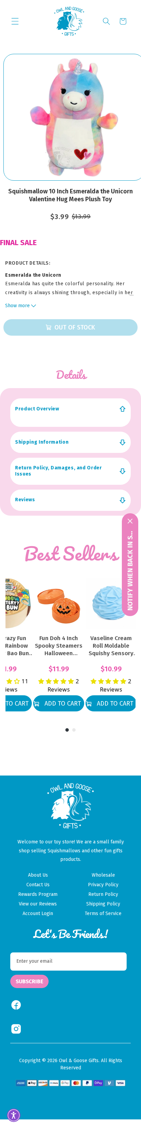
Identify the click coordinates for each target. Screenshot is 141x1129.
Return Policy (103, 894)
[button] (15, 21)
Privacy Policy (103, 885)
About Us (38, 875)
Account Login (38, 913)
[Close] (130, 521)
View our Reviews (38, 904)
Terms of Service (103, 913)
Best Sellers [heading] (70, 553)
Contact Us (38, 885)
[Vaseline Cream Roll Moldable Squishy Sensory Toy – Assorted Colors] (111, 603)
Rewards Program (37, 894)
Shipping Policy (103, 904)
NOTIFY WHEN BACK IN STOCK (130, 570)
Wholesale (103, 875)
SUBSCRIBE (29, 981)
